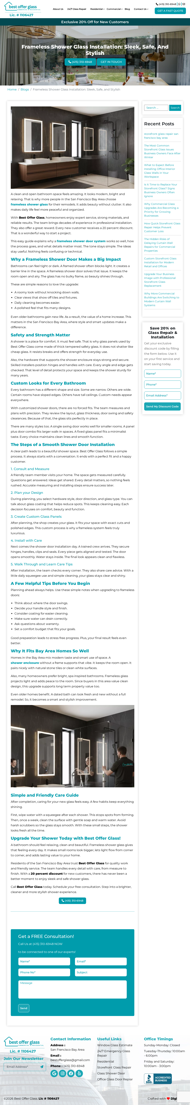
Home (12, 89)
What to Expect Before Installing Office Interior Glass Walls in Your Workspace (159, 170)
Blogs (25, 89)
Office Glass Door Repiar (115, 1079)
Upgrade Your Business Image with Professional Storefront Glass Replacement (160, 279)
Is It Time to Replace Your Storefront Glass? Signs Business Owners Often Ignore (160, 190)
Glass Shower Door (111, 1073)
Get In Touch (111, 62)
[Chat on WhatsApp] (179, 4)
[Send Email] (184, 4)
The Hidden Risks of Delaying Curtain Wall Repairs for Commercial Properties (159, 244)
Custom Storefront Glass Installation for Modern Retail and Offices (160, 262)
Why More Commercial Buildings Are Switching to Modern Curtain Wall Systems (161, 299)
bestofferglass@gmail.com (70, 1060)
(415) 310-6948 (167, 4)
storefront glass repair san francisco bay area (161, 135)
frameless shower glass (29, 204)
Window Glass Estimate (114, 1045)
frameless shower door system (81, 241)
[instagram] (62, 1073)
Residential (105, 1061)
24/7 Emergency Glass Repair (113, 1053)
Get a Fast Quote (170, 10)
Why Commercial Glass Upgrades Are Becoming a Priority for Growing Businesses (161, 209)
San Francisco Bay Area (67, 1049)
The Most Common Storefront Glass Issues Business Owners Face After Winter (162, 151)
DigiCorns (178, 1098)
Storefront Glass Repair (114, 1067)
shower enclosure (25, 663)
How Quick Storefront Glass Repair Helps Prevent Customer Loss (162, 227)
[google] (54, 1073)
